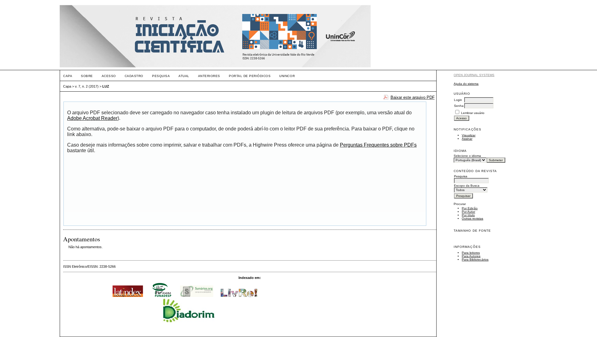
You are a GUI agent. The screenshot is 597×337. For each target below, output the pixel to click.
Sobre (87, 76)
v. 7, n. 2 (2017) (87, 86)
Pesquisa (161, 76)
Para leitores (471, 252)
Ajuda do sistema (466, 83)
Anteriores (209, 76)
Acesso (109, 76)
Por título (468, 215)
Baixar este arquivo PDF (413, 97)
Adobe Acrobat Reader (92, 118)
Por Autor (468, 211)
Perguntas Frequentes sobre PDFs (378, 145)
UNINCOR (287, 76)
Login (458, 100)
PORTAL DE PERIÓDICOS (250, 76)
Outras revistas (472, 218)
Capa (67, 76)
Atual (183, 76)
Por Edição (470, 208)
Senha (459, 105)
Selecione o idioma (467, 155)
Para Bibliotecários (475, 259)
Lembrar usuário (472, 113)
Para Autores (471, 256)
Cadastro (134, 76)
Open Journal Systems (474, 75)
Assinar (467, 138)
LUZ (105, 86)
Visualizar (468, 135)
